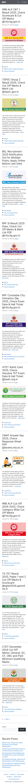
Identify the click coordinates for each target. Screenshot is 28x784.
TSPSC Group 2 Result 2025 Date (13, 140)
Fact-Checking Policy (14, 779)
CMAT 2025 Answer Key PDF (12, 493)
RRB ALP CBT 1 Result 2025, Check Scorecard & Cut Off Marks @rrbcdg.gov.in (13, 15)
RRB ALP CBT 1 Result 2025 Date (13, 69)
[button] (19, 2)
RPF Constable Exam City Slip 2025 (14, 356)
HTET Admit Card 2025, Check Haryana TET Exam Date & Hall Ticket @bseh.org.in (13, 373)
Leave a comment (9, 71)
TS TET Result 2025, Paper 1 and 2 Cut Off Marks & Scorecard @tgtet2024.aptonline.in (14, 581)
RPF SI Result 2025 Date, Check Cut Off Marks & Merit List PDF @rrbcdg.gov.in (13, 229)
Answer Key (7, 490)
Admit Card (7, 354)
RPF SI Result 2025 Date (11, 284)
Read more (20, 62)
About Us (6, 774)
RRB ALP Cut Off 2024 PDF (12, 563)
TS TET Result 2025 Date (11, 636)
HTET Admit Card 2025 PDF (12, 424)
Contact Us (13, 774)
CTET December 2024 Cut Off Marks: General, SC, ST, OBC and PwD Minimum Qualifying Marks (13, 654)
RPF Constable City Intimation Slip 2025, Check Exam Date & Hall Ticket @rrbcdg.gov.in (13, 301)
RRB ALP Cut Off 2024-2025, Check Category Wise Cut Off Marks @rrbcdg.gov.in (13, 509)
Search (4, 727)
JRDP (3, 2)
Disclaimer (9, 776)
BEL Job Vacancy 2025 (10, 212)
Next (8, 719)
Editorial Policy (17, 776)
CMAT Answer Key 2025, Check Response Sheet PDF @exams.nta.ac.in (13, 441)
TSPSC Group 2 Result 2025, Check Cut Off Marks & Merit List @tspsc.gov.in (13, 85)
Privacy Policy (20, 774)
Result (6, 66)
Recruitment (7, 210)
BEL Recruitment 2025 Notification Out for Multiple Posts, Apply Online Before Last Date (13, 157)
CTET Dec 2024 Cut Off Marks (13, 709)
